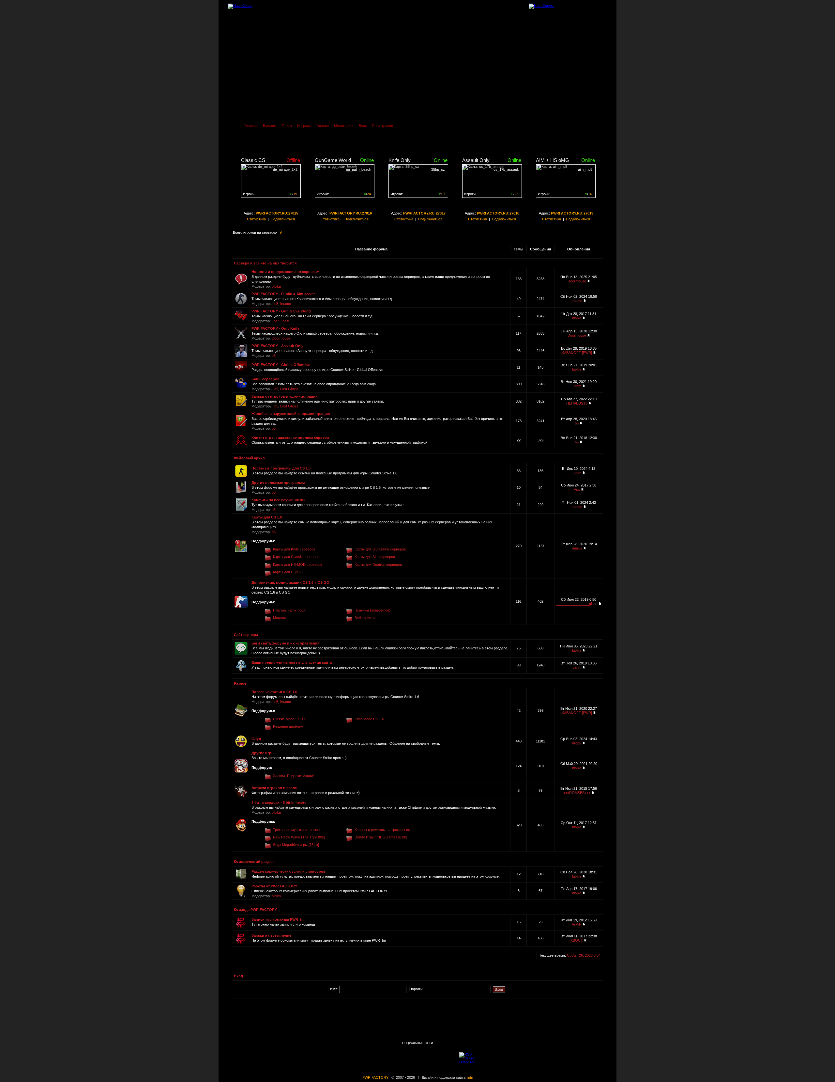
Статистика (256, 219)
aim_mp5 (585, 169)
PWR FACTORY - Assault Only (277, 346)
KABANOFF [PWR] (577, 353)
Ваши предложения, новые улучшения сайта (291, 662)
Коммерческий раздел (254, 862)
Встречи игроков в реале (274, 788)
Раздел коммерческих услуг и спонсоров (288, 871)
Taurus (576, 548)
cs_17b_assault (506, 169)
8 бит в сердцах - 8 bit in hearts (278, 802)
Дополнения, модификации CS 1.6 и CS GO (290, 582)
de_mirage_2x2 (285, 169)
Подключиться (283, 219)
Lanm (576, 386)
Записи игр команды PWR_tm (278, 919)
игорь (576, 743)
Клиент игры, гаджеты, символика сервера (290, 437)
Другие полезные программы (278, 483)
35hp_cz (438, 169)
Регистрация (382, 126)
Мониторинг (344, 126)
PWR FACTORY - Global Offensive (280, 365)
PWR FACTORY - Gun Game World (281, 311)
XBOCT (576, 940)
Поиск (287, 126)
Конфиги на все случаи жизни (278, 500)
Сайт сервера (246, 635)
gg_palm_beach (358, 169)
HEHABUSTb (576, 403)
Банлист (270, 126)
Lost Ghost (280, 321)
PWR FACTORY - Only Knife (275, 328)
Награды (304, 126)
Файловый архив (249, 458)
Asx (577, 489)
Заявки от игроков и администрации (284, 396)
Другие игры (262, 753)
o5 (276, 304)
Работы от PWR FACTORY (274, 886)
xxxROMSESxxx (576, 793)
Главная (251, 126)
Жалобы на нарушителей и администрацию (290, 414)
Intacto (285, 304)
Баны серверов (265, 379)
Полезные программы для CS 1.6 (281, 468)
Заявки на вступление (271, 935)
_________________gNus (577, 604)
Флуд (256, 738)
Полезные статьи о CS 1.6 (274, 692)
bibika (276, 286)
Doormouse (577, 281)
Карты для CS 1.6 (266, 517)
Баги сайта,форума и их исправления (285, 643)
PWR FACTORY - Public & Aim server (283, 294)
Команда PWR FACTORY (255, 910)
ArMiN (577, 924)
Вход (363, 126)
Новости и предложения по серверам (285, 272)
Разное (240, 683)
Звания (323, 126)
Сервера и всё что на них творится (265, 263)
